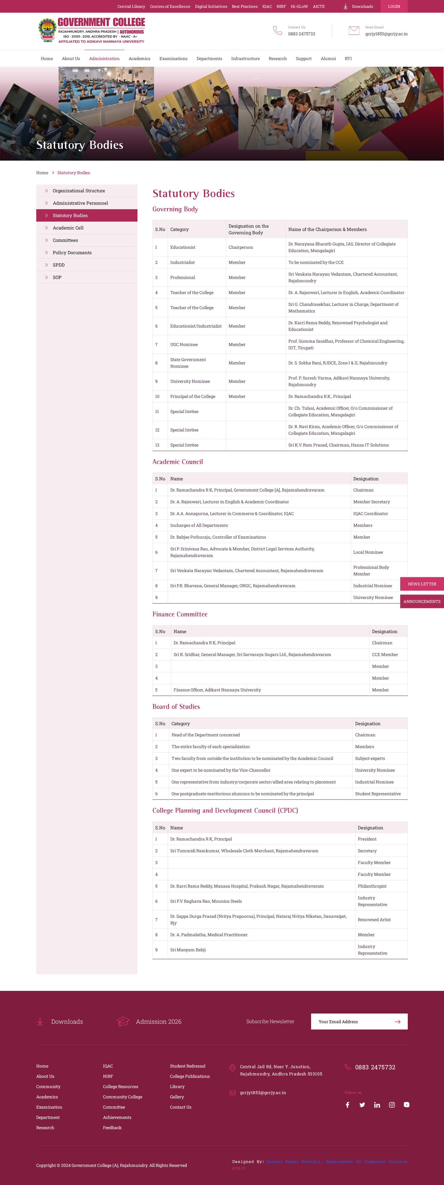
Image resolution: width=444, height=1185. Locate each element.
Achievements (117, 1117)
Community (48, 1086)
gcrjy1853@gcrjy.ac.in (386, 34)
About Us (45, 1076)
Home (42, 172)
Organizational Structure (79, 190)
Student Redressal (187, 1066)
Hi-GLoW (299, 6)
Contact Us (180, 1107)
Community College (122, 1097)
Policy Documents (72, 252)
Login (394, 6)
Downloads (362, 6)
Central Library (131, 6)
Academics (47, 1097)
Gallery (177, 1097)
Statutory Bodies (73, 172)
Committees (65, 240)
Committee (114, 1107)
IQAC (267, 6)
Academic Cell (68, 228)
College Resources (120, 1086)
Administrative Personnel (80, 203)
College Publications (190, 1076)
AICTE (319, 6)
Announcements (422, 601)
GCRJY (239, 1169)
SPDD (59, 265)
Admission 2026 (159, 1021)
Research (45, 1127)
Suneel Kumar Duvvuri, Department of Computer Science (337, 1162)
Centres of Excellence (170, 6)
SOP (57, 277)
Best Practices (245, 6)
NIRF (281, 6)
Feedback (112, 1127)
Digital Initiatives (211, 6)
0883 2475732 (301, 34)
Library (177, 1086)
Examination (49, 1107)
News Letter (422, 584)
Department (48, 1117)
